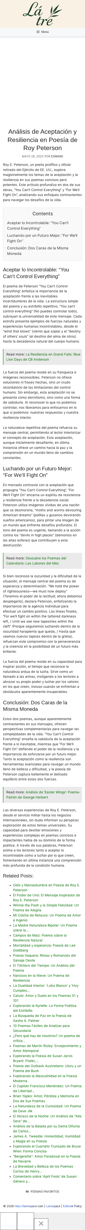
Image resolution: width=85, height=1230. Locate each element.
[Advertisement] (42, 80)
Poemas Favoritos (45, 1191)
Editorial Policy (72, 1206)
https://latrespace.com (29, 1206)
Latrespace (53, 1206)
